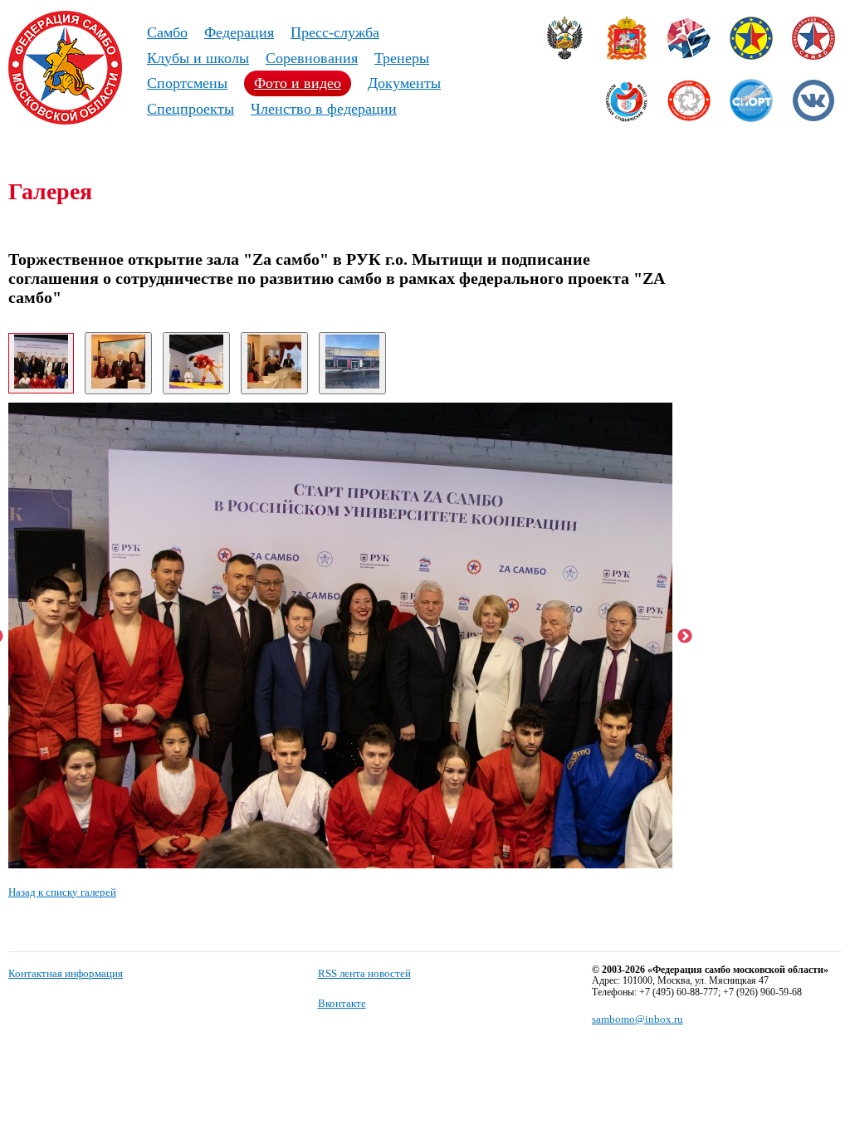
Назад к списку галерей (62, 892)
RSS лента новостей (364, 973)
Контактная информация (65, 973)
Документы (404, 83)
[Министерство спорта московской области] (626, 56)
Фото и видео (297, 83)
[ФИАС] (689, 56)
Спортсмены (187, 83)
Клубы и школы (198, 58)
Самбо (167, 32)
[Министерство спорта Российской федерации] (564, 56)
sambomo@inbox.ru (637, 1019)
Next (685, 636)
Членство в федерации (324, 108)
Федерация (239, 32)
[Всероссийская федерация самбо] (813, 56)
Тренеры (401, 58)
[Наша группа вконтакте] (813, 118)
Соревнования (312, 58)
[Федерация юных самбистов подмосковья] (689, 118)
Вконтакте (342, 1003)
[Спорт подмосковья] (751, 118)
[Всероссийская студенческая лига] (626, 118)
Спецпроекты (190, 108)
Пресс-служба (335, 32)
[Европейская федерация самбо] (751, 56)
